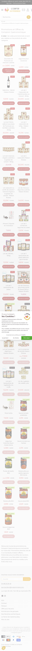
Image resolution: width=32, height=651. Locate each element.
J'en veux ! (26, 338)
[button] (4, 648)
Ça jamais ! (5, 338)
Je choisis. (16, 338)
